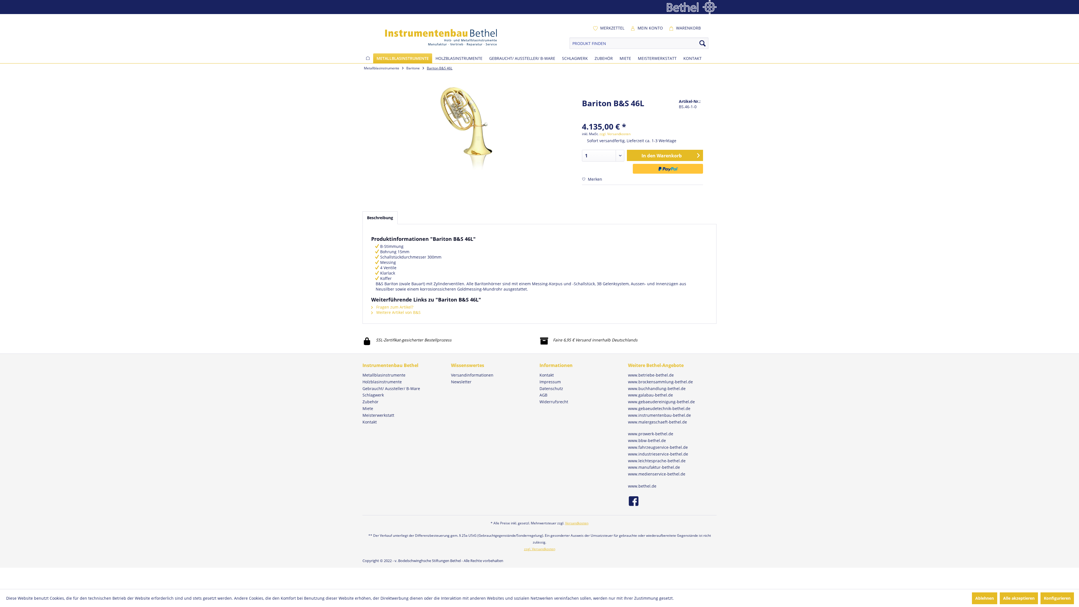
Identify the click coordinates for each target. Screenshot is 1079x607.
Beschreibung (380, 217)
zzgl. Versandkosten (615, 134)
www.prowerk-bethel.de (650, 433)
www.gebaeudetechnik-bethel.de (659, 408)
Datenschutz (551, 388)
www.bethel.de (642, 486)
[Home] (367, 58)
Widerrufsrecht (554, 401)
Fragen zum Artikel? (394, 307)
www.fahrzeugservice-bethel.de (658, 447)
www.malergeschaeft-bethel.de (657, 422)
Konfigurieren (1057, 598)
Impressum (550, 381)
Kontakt (547, 375)
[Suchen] (702, 43)
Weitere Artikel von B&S (398, 312)
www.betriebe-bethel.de (651, 375)
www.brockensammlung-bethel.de (660, 381)
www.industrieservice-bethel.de (658, 454)
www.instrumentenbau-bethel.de (659, 415)
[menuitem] (608, 28)
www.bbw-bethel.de (647, 440)
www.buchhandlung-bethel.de (657, 388)
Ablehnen (984, 598)
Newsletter (461, 381)
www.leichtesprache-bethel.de (657, 460)
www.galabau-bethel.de (650, 395)
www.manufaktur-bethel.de (654, 467)
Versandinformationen (472, 375)
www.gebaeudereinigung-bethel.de (661, 401)
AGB (543, 395)
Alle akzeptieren (1019, 598)
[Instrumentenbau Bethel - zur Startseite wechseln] (433, 37)
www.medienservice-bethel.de (656, 474)
